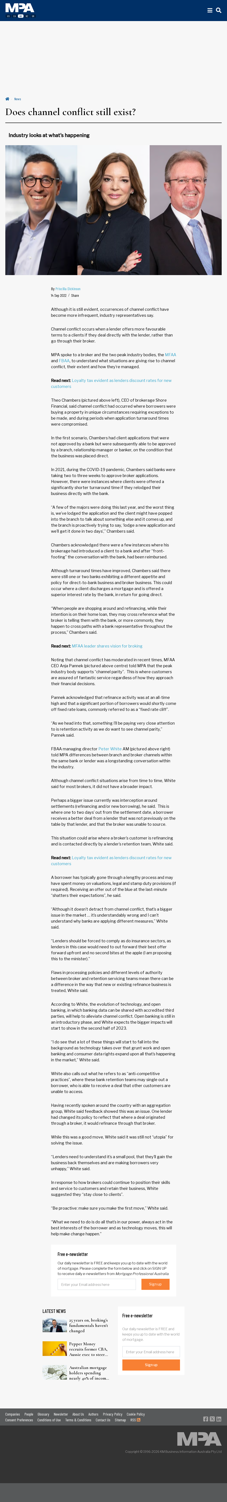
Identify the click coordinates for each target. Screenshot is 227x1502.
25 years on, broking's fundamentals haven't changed (88, 1326)
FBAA (64, 360)
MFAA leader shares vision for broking (107, 646)
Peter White (110, 749)
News (17, 99)
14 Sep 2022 (59, 295)
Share (75, 295)
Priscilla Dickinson (67, 288)
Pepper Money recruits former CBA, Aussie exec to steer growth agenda (88, 1349)
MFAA (170, 354)
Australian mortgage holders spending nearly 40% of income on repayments (88, 1373)
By (65, 288)
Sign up (155, 1284)
